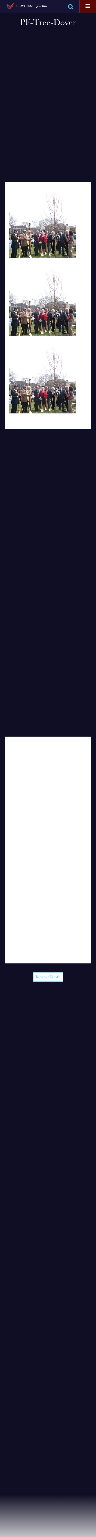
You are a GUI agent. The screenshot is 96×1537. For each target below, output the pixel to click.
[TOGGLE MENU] (88, 6)
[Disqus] (48, 792)
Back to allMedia (48, 977)
